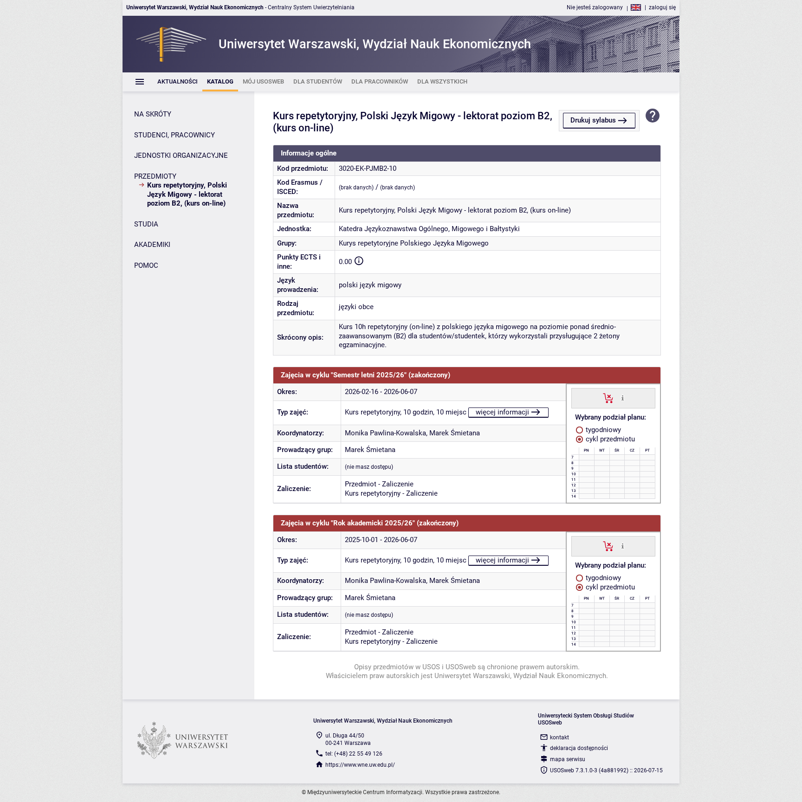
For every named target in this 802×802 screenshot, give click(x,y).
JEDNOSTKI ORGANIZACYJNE (181, 155)
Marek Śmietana (454, 433)
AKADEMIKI (152, 244)
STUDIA (146, 224)
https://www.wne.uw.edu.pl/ (360, 765)
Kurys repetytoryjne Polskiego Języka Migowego (414, 243)
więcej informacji (502, 412)
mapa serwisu (567, 759)
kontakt (559, 737)
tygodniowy (602, 430)
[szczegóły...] (622, 398)
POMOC (146, 265)
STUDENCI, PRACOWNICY (174, 135)
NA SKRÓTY (152, 114)
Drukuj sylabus (593, 120)
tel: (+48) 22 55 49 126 (353, 753)
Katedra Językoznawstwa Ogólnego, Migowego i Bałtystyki (429, 229)
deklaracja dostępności (579, 748)
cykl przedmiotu (609, 439)
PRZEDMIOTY (155, 176)
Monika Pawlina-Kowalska (385, 433)
